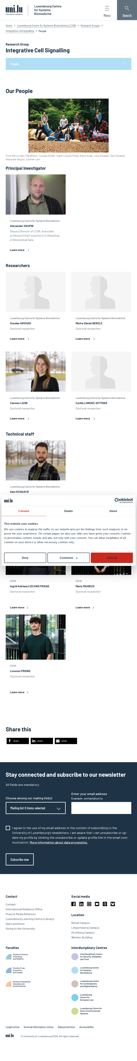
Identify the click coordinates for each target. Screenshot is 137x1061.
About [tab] (113, 510)
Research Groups (90, 25)
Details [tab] (68, 510)
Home (9, 25)
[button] (18, 741)
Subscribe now (20, 859)
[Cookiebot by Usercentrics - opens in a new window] (117, 500)
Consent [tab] (23, 510)
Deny (25, 557)
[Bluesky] (113, 904)
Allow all (111, 557)
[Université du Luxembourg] (14, 10)
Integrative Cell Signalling (20, 30)
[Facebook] (73, 904)
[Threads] (105, 904)
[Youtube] (97, 904)
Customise (66, 557)
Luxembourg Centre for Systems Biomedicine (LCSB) (46, 25)
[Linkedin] (81, 904)
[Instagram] (89, 904)
